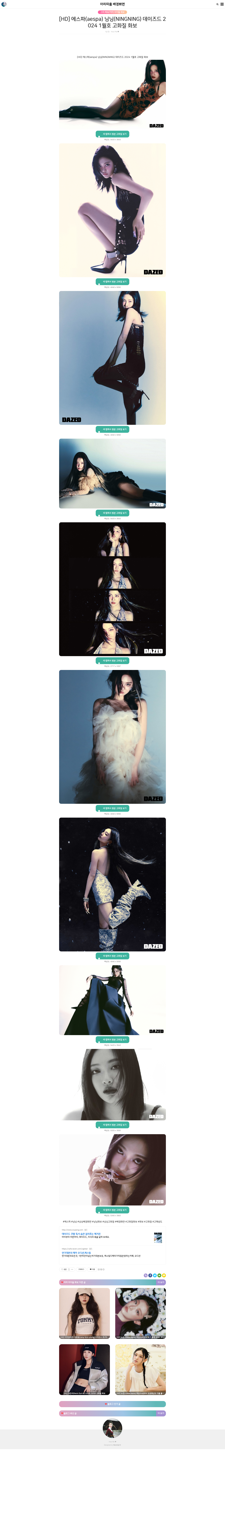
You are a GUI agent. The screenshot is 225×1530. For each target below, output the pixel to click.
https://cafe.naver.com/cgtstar (75, 1249)
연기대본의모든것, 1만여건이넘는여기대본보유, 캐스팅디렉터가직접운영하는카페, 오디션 (101, 1256)
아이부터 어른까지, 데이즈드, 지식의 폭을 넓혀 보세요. (86, 1237)
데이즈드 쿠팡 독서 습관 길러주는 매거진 (81, 1234)
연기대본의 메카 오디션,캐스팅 (76, 1253)
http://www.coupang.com (72, 1230)
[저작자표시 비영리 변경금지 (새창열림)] (101, 1269)
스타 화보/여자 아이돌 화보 (112, 12)
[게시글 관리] (72, 1269)
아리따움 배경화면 (112, 4)
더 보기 (161, 1282)
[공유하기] (69, 1269)
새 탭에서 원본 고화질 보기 (115, 134)
